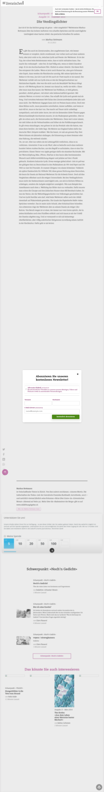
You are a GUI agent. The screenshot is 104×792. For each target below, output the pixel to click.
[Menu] (4, 3)
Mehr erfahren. (60, 14)
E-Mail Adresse (34, 408)
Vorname (28, 400)
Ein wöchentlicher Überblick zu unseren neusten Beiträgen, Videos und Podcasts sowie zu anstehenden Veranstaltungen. (52, 389)
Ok (97, 11)
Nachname (56, 400)
